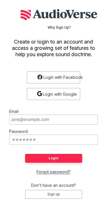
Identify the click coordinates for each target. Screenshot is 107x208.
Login (53, 158)
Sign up (53, 194)
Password (18, 131)
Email (14, 111)
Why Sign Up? (59, 27)
